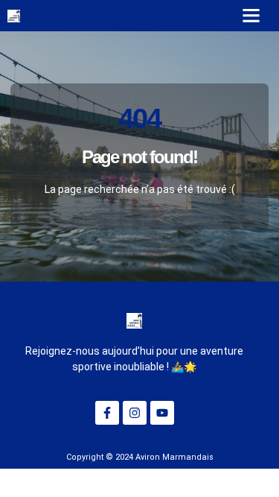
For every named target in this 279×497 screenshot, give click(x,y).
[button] (251, 15)
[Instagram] (135, 413)
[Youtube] (162, 413)
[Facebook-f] (107, 413)
